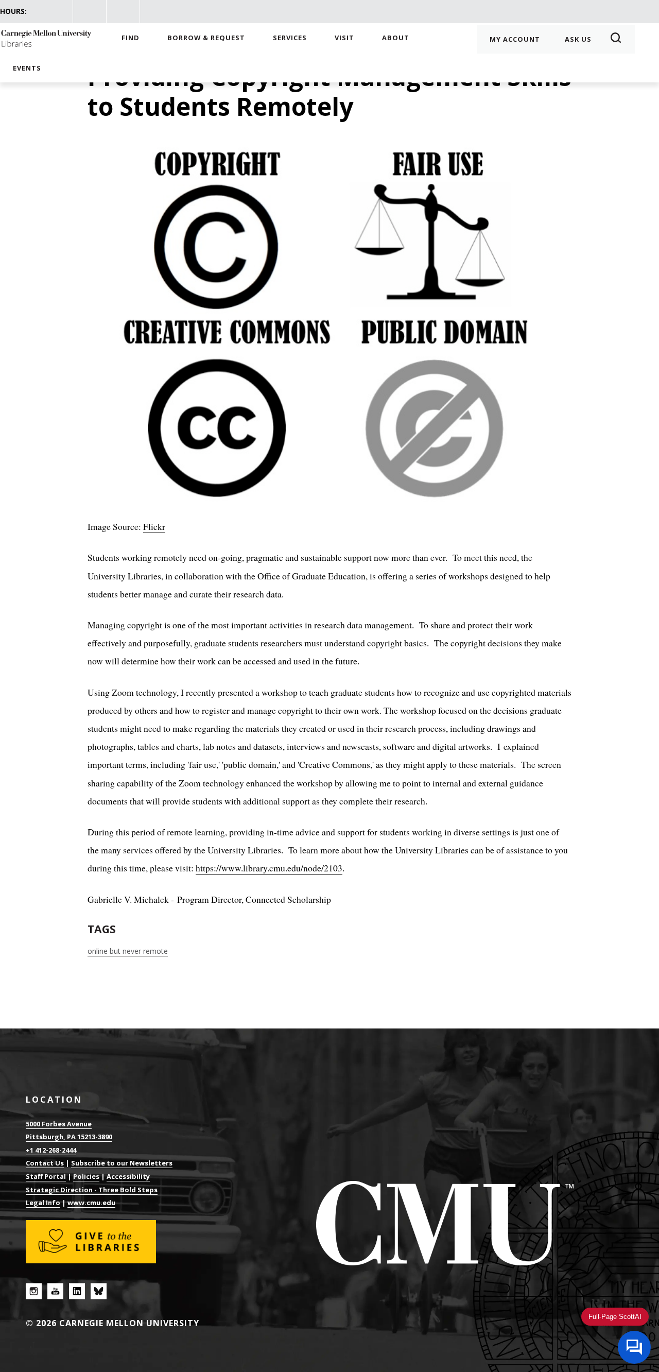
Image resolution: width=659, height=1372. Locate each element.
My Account (515, 39)
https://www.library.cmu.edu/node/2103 (269, 868)
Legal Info (43, 1202)
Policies (86, 1176)
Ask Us (578, 39)
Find (131, 37)
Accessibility (128, 1176)
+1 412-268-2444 (51, 1150)
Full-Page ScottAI (614, 1316)
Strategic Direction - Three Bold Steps (92, 1189)
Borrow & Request (206, 37)
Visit (344, 37)
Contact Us (45, 1163)
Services (290, 37)
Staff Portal (46, 1176)
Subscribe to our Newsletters (121, 1163)
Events (27, 68)
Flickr (154, 526)
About (395, 37)
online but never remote (128, 951)
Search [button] (619, 39)
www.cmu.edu (91, 1202)
